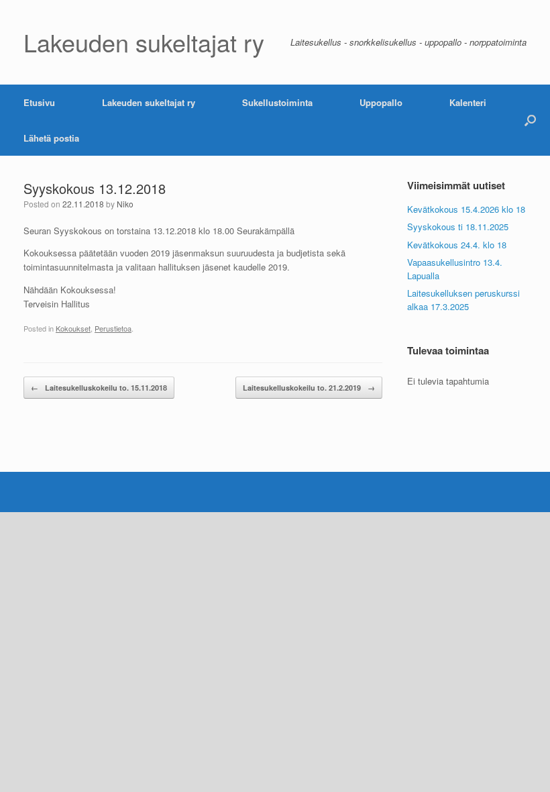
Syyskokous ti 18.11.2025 (457, 226)
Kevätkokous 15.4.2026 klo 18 (466, 209)
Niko (125, 203)
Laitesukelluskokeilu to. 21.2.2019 (309, 388)
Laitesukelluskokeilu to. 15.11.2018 (99, 388)
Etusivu (39, 102)
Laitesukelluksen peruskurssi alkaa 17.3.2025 (463, 300)
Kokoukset (73, 328)
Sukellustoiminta (277, 102)
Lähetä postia (51, 138)
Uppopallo (381, 102)
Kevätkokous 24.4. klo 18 (456, 244)
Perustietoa (113, 328)
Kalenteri (467, 102)
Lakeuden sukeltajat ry (148, 102)
